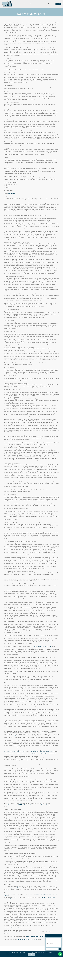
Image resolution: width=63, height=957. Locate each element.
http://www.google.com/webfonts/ (12, 888)
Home (25, 4)
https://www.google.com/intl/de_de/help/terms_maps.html (17, 927)
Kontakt (58, 4)
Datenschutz (52, 952)
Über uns (32, 4)
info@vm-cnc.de (10, 192)
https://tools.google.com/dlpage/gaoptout (13, 735)
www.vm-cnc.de (11, 193)
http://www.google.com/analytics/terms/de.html (42, 751)
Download (50, 4)
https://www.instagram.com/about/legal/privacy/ (39, 805)
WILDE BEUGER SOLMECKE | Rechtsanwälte (28, 939)
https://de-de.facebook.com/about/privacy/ (41, 646)
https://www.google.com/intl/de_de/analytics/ (37, 753)
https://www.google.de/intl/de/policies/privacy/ (15, 751)
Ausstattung (41, 4)
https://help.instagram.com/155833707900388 (14, 805)
